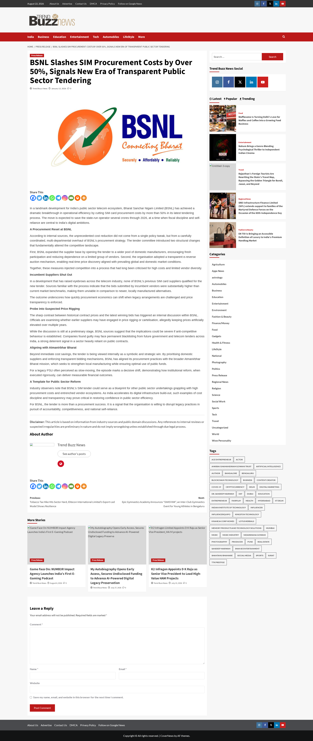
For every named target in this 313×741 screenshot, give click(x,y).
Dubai (250, 493)
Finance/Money (220, 323)
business (247, 480)
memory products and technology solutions (236, 528)
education (264, 493)
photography (219, 541)
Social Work (218, 401)
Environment (219, 310)
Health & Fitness (221, 342)
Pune (250, 541)
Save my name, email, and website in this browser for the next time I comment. (78, 697)
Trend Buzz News (40, 88)
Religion (216, 388)
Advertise (67, 3)
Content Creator (266, 480)
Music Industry (231, 535)
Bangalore (231, 473)
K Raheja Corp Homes (223, 521)
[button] (284, 37)
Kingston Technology (247, 514)
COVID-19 (216, 487)
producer (237, 541)
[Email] (71, 198)
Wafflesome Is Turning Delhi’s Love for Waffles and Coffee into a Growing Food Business (259, 120)
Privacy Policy (107, 3)
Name (34, 669)
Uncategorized (220, 427)
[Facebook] (33, 198)
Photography (219, 362)
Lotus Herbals (246, 521)
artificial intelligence (268, 466)
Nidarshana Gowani (255, 535)
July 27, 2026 (116, 587)
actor (239, 459)
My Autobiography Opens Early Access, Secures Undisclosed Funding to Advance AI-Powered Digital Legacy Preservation (116, 576)
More (141, 37)
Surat (271, 555)
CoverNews (167, 735)
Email (123, 669)
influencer (257, 507)
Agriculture (218, 264)
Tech (96, 37)
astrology (217, 277)
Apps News (218, 270)
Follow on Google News (130, 3)
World (215, 434)
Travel (241, 169)
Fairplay (236, 500)
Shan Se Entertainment (247, 548)
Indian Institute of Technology (229, 507)
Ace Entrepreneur (221, 459)
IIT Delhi (279, 500)
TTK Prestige (218, 562)
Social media (244, 555)
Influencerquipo (221, 514)
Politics (216, 368)
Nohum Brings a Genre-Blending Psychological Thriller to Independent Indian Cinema (259, 150)
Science (216, 394)
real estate (263, 541)
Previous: (72, 502)
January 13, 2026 (58, 88)
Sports (215, 407)
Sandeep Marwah (221, 548)
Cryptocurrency (235, 487)
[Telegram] (58, 198)
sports (259, 555)
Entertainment (79, 37)
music (215, 535)
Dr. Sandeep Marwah (223, 493)
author (216, 473)
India (30, 37)
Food (240, 113)
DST (240, 493)
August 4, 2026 (56, 583)
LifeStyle (128, 37)
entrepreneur (219, 500)
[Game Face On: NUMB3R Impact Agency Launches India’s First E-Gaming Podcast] (56, 545)
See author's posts (74, 454)
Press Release (37, 55)
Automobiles (111, 37)
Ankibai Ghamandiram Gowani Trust (231, 466)
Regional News (244, 199)
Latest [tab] (217, 99)
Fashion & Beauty (245, 230)
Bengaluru (248, 473)
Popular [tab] (231, 99)
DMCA (93, 3)
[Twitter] (39, 198)
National (217, 355)
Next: (163, 502)
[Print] (77, 198)
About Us (54, 3)
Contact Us (81, 3)
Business (43, 37)
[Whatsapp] (52, 198)
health (249, 500)
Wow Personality (221, 440)
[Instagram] (65, 198)
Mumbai (270, 528)
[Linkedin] (46, 198)
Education (59, 37)
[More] (84, 198)
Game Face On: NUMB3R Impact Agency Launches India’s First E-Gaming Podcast (52, 574)
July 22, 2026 (176, 583)
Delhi (252, 487)
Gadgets (216, 336)
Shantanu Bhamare (222, 555)
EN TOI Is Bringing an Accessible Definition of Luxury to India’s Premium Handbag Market (260, 237)
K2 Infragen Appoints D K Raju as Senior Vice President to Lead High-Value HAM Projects (176, 574)
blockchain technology (225, 480)
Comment (36, 624)
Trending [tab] (248, 99)
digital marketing (269, 487)
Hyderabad (264, 500)
